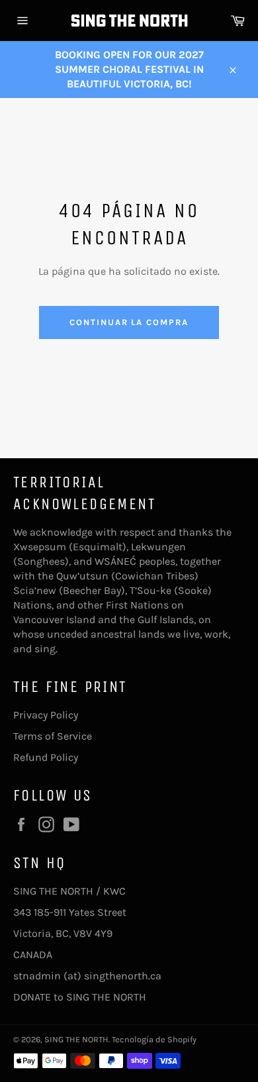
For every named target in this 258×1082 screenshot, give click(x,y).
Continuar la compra (129, 322)
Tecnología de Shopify (154, 1039)
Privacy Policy (45, 715)
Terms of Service (52, 736)
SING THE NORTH (76, 1039)
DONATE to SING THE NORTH (79, 997)
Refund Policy (45, 757)
